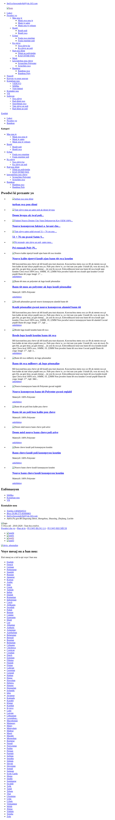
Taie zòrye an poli (20, 106)
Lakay (9, 13)
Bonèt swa (22, 33)
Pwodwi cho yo (8, 528)
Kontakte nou (13, 91)
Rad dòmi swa (18, 101)
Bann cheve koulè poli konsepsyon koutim (36, 452)
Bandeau (16, 68)
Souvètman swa (19, 103)
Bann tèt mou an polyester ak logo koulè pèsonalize (41, 286)
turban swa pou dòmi (24, 204)
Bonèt (15, 28)
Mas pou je (17, 18)
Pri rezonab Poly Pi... (24, 247)
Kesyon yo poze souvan (17, 78)
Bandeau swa (24, 71)
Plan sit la (21, 528)
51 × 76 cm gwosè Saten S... (28, 236)
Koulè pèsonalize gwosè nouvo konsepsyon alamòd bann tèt (46, 307)
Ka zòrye (16, 43)
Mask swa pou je (25, 20)
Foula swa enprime (26, 38)
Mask (14, 58)
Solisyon (10, 96)
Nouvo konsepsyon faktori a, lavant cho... (36, 226)
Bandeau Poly (24, 73)
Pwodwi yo (12, 15)
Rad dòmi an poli (20, 108)
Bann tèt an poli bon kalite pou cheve (33, 412)
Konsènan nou (13, 81)
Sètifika (15, 86)
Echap (15, 35)
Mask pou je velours (27, 25)
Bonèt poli (22, 30)
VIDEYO (16, 83)
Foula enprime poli (26, 40)
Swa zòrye (17, 98)
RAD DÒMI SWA (26, 56)
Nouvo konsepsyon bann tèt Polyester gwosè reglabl (42, 391)
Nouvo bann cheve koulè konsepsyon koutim (38, 473)
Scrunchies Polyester (27, 63)
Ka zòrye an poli (25, 48)
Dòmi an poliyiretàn (27, 53)
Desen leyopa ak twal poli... (28, 215)
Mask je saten (24, 23)
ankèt (14, 276)
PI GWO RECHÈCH (57, 528)
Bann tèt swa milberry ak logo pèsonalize (35, 363)
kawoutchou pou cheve (22, 61)
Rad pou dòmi (18, 51)
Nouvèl (10, 76)
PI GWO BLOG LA (36, 528)
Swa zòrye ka (24, 45)
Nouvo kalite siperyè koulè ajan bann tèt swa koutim (42, 258)
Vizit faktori (17, 88)
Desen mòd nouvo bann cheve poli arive (35, 432)
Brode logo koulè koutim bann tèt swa (34, 335)
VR (8, 93)
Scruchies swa (24, 66)
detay (19, 276)
